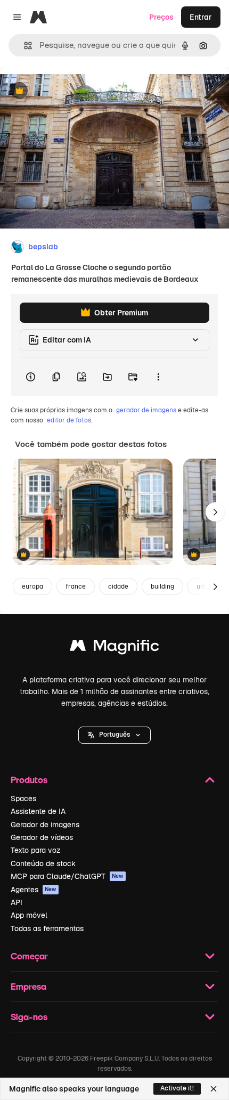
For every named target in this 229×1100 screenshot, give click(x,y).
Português (114, 734)
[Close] (213, 1088)
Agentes (33, 889)
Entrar (201, 17)
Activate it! (177, 1088)
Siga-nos (29, 1016)
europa (32, 586)
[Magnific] (114, 648)
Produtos (29, 779)
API (16, 902)
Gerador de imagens (45, 824)
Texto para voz (36, 850)
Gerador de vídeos (42, 837)
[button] (114, 735)
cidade (118, 586)
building (162, 586)
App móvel (29, 915)
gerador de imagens (146, 410)
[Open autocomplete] (23, 46)
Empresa (28, 986)
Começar (29, 956)
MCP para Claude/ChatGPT (67, 876)
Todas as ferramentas (47, 928)
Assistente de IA (38, 811)
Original (68, 91)
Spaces (23, 798)
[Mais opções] (158, 377)
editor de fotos (69, 420)
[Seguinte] (215, 512)
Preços (161, 17)
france (76, 586)
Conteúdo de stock (43, 863)
